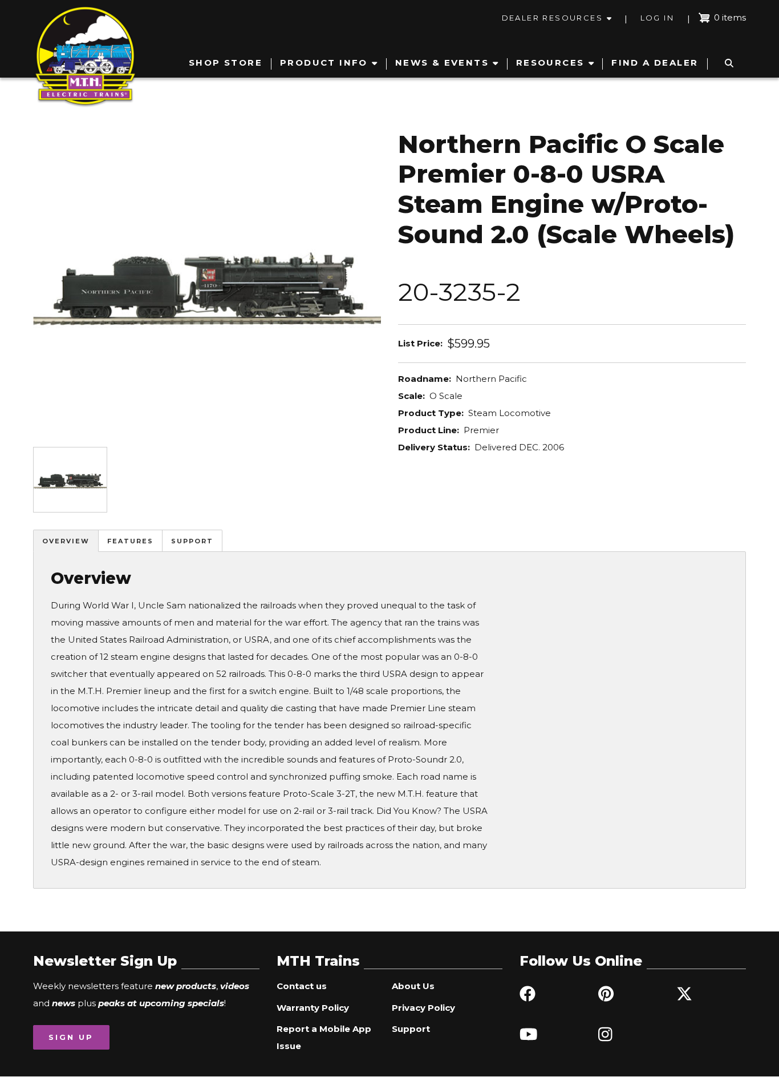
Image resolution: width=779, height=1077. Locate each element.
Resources (550, 62)
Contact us (302, 986)
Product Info (324, 62)
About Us (413, 986)
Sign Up (71, 1037)
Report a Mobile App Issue (324, 1037)
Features (130, 541)
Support (192, 541)
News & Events (442, 62)
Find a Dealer (654, 62)
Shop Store (225, 62)
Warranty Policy (313, 1007)
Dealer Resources (552, 17)
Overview (66, 541)
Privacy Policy (423, 1007)
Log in (657, 17)
